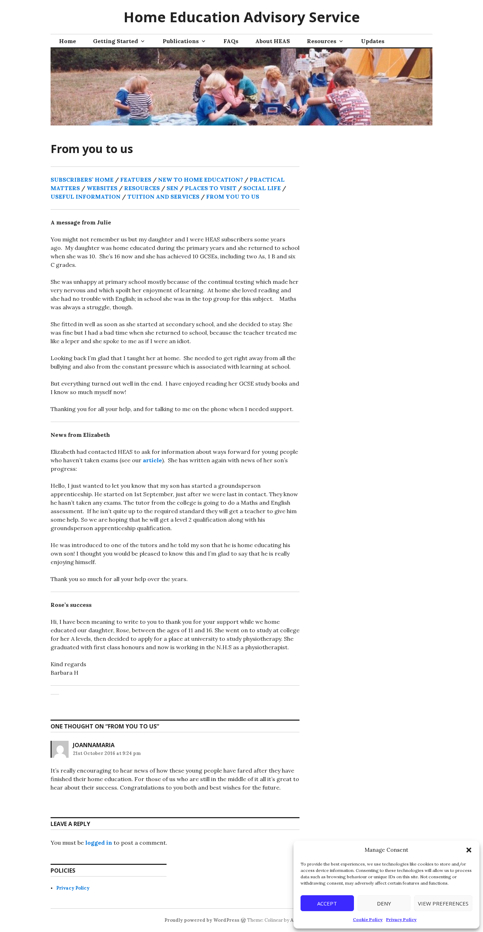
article (152, 460)
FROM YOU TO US (232, 196)
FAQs (230, 41)
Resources (321, 41)
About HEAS (272, 41)
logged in (98, 842)
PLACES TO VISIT (211, 188)
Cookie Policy (368, 919)
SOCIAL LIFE (262, 188)
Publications (181, 41)
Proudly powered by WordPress (201, 920)
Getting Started (115, 41)
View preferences (443, 903)
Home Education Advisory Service (241, 17)
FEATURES (135, 179)
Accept (327, 903)
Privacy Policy (401, 919)
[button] (468, 850)
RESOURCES (142, 188)
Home (67, 41)
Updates (372, 41)
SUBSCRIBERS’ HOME (82, 179)
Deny (384, 903)
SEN (172, 188)
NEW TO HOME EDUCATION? (200, 179)
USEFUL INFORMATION (86, 196)
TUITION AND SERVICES (163, 196)
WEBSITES (102, 188)
